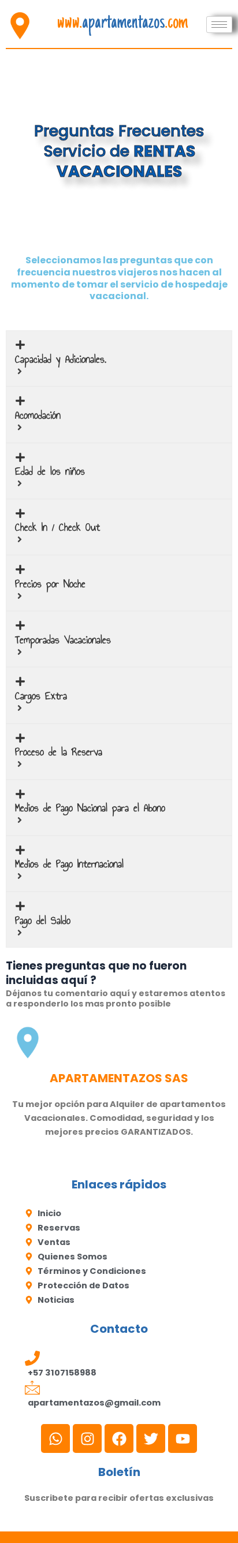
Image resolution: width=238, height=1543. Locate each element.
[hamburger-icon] (219, 24)
